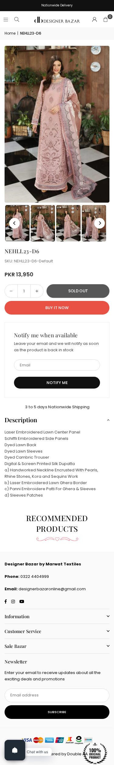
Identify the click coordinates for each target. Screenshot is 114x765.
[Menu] (5, 19)
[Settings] (94, 19)
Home (10, 33)
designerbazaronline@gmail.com (52, 589)
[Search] (16, 19)
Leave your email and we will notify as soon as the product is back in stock (56, 347)
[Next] (99, 223)
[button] (105, 19)
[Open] (15, 750)
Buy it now (57, 308)
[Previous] (14, 223)
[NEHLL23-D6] (43, 223)
